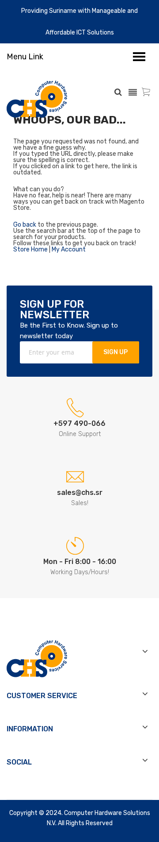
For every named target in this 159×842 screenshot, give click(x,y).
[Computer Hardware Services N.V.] (37, 99)
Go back (24, 224)
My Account (69, 249)
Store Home (30, 249)
